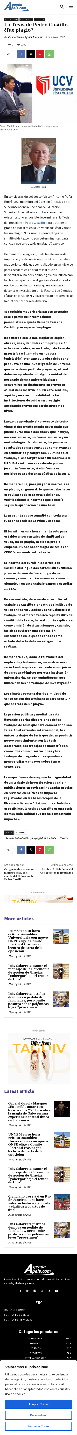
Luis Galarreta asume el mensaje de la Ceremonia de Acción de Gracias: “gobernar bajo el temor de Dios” (28, 972)
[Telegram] (34, 1291)
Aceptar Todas (39, 1404)
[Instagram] (27, 1291)
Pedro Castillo (35, 223)
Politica (39, 19)
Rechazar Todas (38, 1426)
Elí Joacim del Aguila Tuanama (25, 37)
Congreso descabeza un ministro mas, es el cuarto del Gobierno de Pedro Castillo (19, 874)
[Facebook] (21, 54)
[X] (30, 54)
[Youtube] (56, 1291)
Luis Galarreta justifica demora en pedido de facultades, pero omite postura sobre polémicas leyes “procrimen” (28, 1000)
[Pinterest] (40, 54)
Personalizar (38, 1415)
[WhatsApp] (49, 54)
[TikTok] (42, 1291)
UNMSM (64, 838)
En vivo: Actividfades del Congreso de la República (56, 871)
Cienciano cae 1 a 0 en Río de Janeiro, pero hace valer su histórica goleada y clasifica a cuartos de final (29, 1203)
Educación (26, 19)
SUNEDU (20, 832)
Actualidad (11, 19)
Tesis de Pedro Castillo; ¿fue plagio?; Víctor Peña (31, 838)
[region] (38, 1397)
